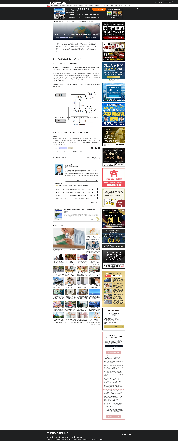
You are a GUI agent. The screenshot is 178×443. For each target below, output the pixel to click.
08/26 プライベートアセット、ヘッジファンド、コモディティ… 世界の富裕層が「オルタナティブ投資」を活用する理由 (113, 357)
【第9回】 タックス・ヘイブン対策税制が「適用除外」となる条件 (69, 198)
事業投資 (75, 5)
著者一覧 (71, 437)
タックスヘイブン (64, 37)
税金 (101, 5)
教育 (112, 5)
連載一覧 (64, 437)
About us (101, 439)
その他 (120, 5)
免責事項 (58, 439)
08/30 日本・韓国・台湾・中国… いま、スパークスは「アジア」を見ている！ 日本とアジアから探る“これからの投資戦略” (113, 392)
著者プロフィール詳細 (82, 180)
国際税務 (71, 37)
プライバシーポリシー (65, 439)
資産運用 (91, 5)
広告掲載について (86, 439)
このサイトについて (51, 439)
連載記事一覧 (94, 202)
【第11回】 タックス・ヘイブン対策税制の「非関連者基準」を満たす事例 (71, 192)
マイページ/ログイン (168, 2)
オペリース (106, 5)
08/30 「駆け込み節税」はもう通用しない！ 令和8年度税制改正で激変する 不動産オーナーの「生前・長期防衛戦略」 (113, 387)
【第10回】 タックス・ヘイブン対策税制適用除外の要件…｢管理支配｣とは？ (72, 195)
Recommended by (94, 324)
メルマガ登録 (114, 326)
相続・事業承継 (54, 5)
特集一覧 (57, 437)
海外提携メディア (95, 439)
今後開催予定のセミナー (114, 9)
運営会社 (79, 439)
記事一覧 (49, 437)
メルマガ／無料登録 (158, 2)
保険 (86, 5)
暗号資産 (97, 5)
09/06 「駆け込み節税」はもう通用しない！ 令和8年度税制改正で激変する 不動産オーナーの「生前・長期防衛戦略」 (113, 410)
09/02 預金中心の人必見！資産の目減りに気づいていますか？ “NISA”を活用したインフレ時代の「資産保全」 (113, 405)
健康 (116, 5)
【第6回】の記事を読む (62, 158)
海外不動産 (69, 5)
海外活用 (81, 5)
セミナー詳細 (99, 9)
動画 (125, 5)
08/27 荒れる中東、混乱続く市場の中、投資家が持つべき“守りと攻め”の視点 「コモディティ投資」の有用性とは (113, 367)
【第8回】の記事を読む (91, 158)
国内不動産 (62, 5)
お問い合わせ (73, 439)
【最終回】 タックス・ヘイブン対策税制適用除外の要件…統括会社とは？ (71, 189)
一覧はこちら (115, 17)
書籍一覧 (79, 437)
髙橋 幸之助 (68, 165)
